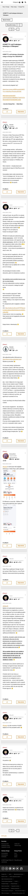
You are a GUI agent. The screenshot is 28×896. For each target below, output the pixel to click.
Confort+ (16, 881)
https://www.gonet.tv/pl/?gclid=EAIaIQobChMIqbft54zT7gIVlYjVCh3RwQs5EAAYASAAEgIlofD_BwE (14, 97)
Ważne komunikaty (5, 886)
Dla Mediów (3, 856)
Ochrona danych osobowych (7, 890)
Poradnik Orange (4, 883)
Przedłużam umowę (5, 845)
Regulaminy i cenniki (5, 847)
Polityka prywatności (15, 888)
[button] (25, 36)
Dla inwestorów (4, 855)
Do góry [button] (5, 835)
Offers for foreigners (5, 893)
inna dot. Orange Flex (8, 104)
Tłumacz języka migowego (6, 881)
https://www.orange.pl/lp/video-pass (12, 359)
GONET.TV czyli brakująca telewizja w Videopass (12, 45)
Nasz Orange (6, 6)
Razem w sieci (4, 876)
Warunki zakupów (5, 888)
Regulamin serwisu (15, 886)
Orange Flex (21, 6)
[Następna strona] (18, 29)
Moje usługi (14, 6)
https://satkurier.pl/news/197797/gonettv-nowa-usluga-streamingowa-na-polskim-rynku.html (14, 310)
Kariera (15, 856)
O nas (15, 853)
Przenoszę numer (5, 843)
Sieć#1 (10, 874)
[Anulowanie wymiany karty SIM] (18, 24)
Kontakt (15, 855)
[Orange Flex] (11, 24)
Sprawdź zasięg (17, 845)
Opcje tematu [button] (6, 19)
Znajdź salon (17, 843)
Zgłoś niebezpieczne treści (6, 879)
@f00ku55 (5, 606)
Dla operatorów (4, 853)
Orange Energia (14, 883)
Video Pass (19, 104)
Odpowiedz (21, 111)
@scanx (5, 466)
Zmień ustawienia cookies (15, 876)
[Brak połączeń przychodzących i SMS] (20, 24)
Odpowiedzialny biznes (18, 874)
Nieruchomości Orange (20, 890)
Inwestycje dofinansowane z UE (18, 893)
